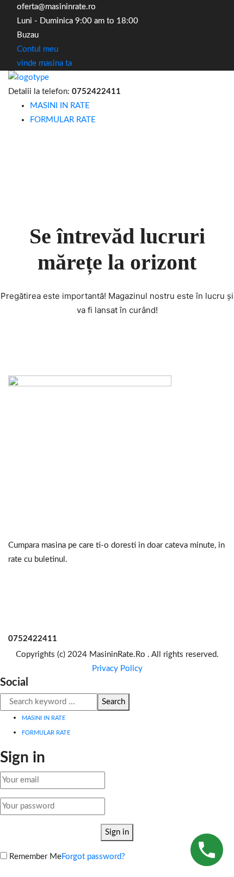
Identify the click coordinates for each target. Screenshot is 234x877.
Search (113, 702)
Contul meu (36, 49)
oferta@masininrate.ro (56, 7)
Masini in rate (60, 106)
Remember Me (34, 857)
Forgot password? (93, 857)
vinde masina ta (44, 63)
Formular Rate (63, 120)
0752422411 (96, 91)
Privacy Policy (117, 669)
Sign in (117, 832)
